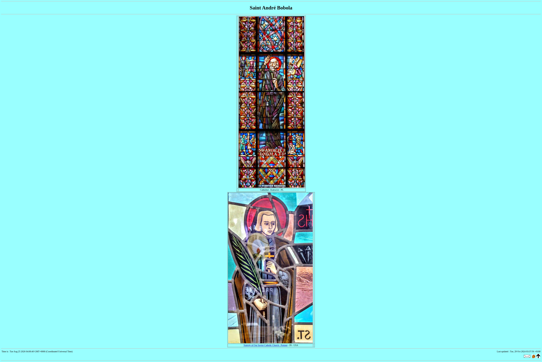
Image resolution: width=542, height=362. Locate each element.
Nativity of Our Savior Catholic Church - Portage (266, 345)
